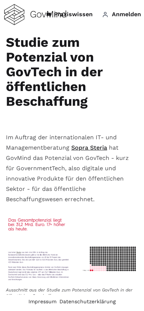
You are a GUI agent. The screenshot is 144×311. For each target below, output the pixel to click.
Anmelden (126, 14)
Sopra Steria (89, 147)
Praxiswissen (73, 14)
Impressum (42, 301)
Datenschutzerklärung (87, 301)
